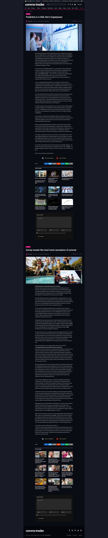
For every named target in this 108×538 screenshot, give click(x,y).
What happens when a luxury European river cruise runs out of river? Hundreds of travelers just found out (53, 489)
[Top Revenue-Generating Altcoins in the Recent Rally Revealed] (40, 189)
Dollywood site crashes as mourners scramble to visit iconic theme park (67, 460)
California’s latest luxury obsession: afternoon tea (67, 487)
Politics (38, 8)
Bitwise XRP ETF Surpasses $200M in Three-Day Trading (67, 208)
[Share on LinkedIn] (77, 21)
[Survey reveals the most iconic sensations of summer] (54, 270)
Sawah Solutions (47, 535)
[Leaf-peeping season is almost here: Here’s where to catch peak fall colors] (40, 481)
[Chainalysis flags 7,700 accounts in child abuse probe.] (54, 189)
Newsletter (80, 4)
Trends (81, 8)
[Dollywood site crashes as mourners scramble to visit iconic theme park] (67, 454)
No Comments (41, 21)
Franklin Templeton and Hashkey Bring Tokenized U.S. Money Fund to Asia (40, 208)
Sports (69, 8)
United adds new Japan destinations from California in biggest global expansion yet (40, 461)
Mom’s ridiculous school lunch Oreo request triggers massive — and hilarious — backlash (40, 474)
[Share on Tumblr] (79, 21)
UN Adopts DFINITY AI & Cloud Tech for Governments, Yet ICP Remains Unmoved (53, 180)
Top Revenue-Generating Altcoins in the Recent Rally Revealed (40, 195)
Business (33, 8)
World (76, 8)
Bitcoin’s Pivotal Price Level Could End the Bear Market (67, 195)
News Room (30, 21)
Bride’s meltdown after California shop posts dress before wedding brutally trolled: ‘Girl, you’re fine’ (54, 461)
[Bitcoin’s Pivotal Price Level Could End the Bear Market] (67, 189)
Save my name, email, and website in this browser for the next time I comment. (52, 233)
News (29, 8)
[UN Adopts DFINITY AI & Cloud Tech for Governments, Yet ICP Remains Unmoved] (54, 174)
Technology (44, 8)
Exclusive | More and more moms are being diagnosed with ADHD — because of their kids (67, 474)
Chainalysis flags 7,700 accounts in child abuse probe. (53, 195)
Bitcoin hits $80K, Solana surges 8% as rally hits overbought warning (53, 208)
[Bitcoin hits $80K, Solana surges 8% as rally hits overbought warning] (54, 202)
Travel (73, 8)
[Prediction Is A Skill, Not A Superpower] (54, 37)
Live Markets (33, 1)
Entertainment (50, 8)
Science (64, 8)
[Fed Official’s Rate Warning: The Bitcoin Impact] (67, 174)
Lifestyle (60, 8)
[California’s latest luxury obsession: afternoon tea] (67, 481)
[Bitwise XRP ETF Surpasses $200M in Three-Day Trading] (67, 202)
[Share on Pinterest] (75, 21)
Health (55, 8)
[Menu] (25, 8)
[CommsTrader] (35, 4)
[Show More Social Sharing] (81, 21)
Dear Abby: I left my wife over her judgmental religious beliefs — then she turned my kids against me (54, 474)
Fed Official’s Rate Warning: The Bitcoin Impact (67, 179)
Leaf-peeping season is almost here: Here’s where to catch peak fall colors (40, 487)
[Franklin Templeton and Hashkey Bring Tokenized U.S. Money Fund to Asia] (40, 202)
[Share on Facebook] (72, 21)
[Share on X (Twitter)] (73, 21)
